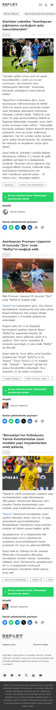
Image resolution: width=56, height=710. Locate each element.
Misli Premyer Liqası (36, 378)
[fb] (4, 227)
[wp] (11, 227)
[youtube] (40, 675)
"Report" (7, 305)
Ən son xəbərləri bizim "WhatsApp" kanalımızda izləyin (27, 197)
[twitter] (23, 227)
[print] (36, 227)
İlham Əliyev (11, 13)
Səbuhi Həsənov (19, 405)
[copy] (42, 227)
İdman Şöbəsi (17, 211)
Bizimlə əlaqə (40, 644)
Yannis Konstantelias (15, 579)
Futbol (6, 35)
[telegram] (17, 227)
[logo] (10, 5)
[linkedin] (29, 227)
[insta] (12, 675)
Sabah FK (37, 579)
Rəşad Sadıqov (12, 378)
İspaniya (8, 185)
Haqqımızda (8, 644)
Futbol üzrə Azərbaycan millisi (35, 185)
